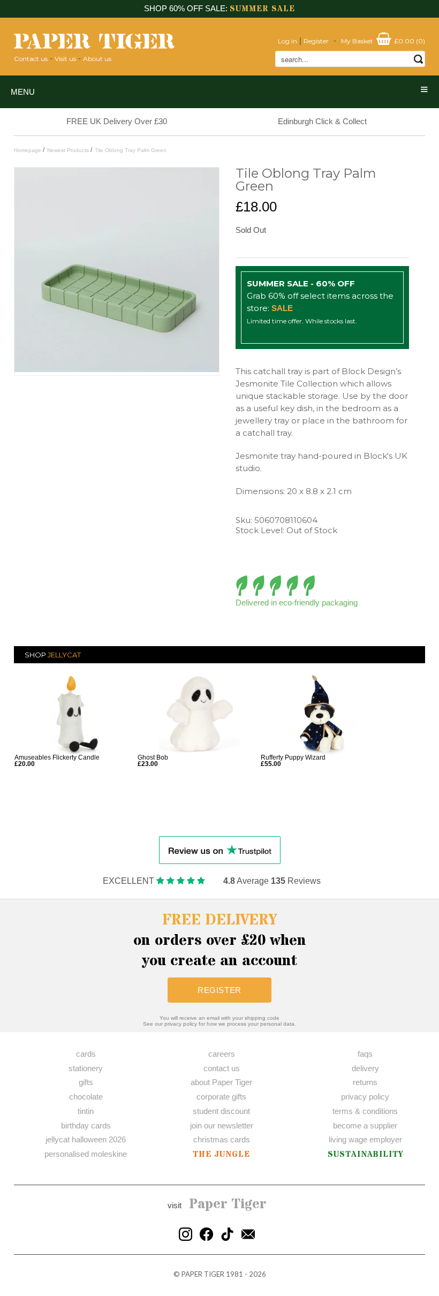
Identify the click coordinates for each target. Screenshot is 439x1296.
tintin (86, 1111)
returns (365, 1082)
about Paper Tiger (221, 1082)
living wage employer (365, 1139)
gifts (86, 1082)
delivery (365, 1068)
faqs (365, 1053)
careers (221, 1053)
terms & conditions (365, 1111)
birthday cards (86, 1125)
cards (86, 1053)
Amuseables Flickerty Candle (57, 757)
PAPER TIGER (202, 1274)
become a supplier (365, 1125)
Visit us (65, 59)
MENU (23, 91)
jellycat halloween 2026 (86, 1139)
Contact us (31, 59)
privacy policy (365, 1096)
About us (97, 59)
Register (316, 41)
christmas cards (221, 1139)
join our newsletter (221, 1125)
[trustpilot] (220, 849)
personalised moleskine (85, 1153)
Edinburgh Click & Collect (322, 121)
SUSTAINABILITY (365, 1154)
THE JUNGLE (221, 1154)
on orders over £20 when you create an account (219, 940)
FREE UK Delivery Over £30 (116, 121)
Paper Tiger (228, 1204)
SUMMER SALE (262, 8)
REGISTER (219, 990)
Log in (287, 41)
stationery (86, 1068)
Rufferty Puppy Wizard (293, 757)
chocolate (86, 1096)
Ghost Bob (153, 757)
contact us (221, 1068)
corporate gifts (221, 1096)
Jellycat (64, 654)
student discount (221, 1111)
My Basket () (383, 41)
